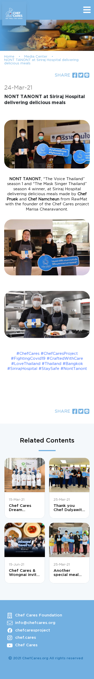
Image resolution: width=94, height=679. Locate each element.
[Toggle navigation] (87, 9)
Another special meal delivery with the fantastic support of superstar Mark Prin (68, 573)
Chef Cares (26, 645)
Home (9, 56)
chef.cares (25, 637)
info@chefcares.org (35, 622)
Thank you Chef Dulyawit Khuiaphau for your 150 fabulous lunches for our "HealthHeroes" (69, 508)
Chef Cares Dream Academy (20, 508)
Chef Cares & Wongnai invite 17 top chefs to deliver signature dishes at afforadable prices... (24, 573)
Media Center (35, 56)
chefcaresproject (32, 630)
